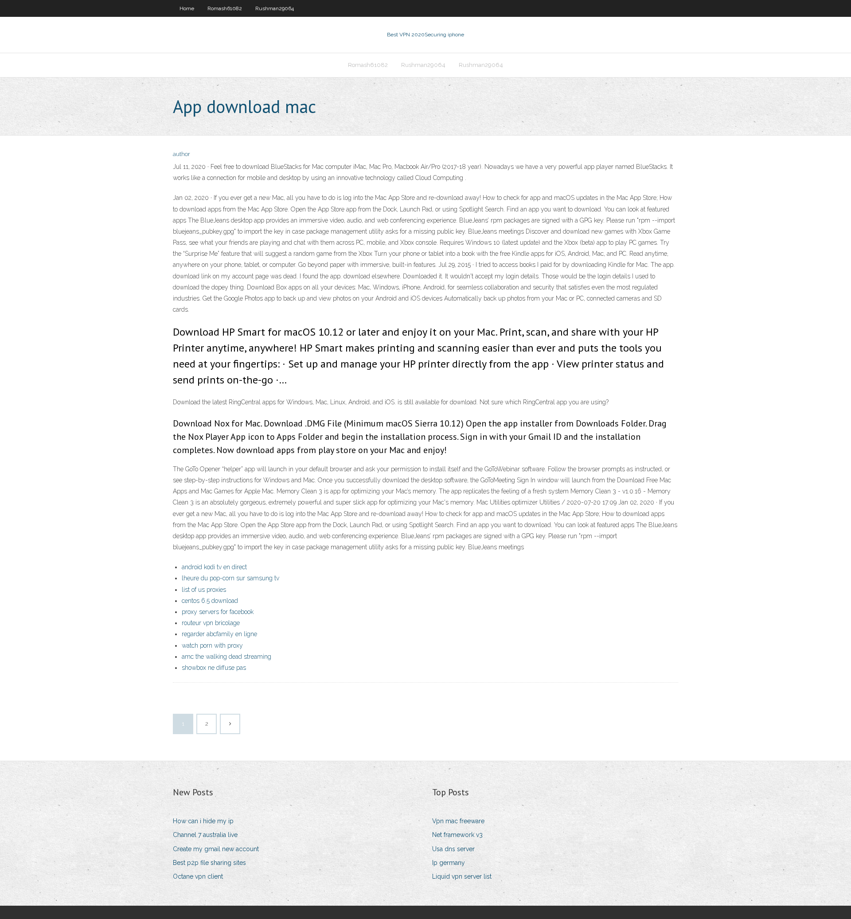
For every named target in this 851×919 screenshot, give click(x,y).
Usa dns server (453, 849)
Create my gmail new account (216, 849)
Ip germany (448, 862)
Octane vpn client (198, 876)
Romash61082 (224, 8)
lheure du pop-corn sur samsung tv (230, 578)
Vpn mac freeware (458, 821)
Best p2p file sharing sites (209, 862)
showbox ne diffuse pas (214, 667)
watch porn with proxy (212, 645)
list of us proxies (204, 589)
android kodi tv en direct (214, 567)
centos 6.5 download (210, 600)
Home (187, 8)
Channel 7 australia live (205, 834)
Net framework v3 (457, 834)
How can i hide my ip (203, 821)
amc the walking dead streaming (226, 656)
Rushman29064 (274, 8)
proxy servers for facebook (218, 611)
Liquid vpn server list (462, 876)
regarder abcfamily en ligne (219, 633)
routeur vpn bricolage (211, 622)
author (181, 154)
